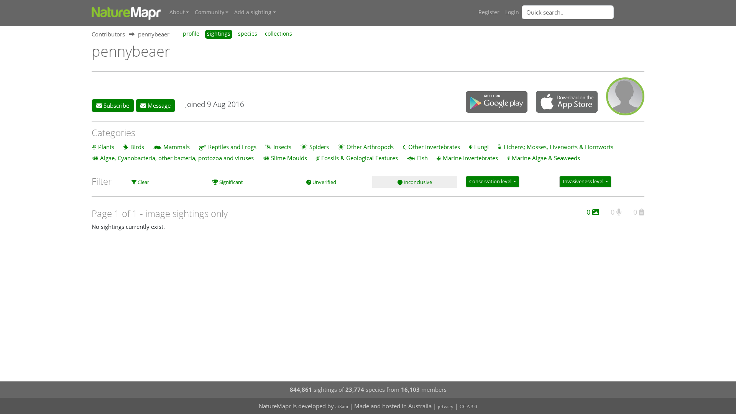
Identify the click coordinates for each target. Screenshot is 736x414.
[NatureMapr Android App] (496, 103)
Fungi (481, 147)
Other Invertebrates (434, 147)
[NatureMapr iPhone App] (567, 102)
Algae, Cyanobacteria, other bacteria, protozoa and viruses (177, 158)
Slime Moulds (289, 158)
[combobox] (583, 12)
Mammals (176, 147)
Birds (137, 147)
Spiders (319, 147)
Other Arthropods (370, 147)
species (247, 33)
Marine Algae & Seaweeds (546, 158)
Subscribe (115, 105)
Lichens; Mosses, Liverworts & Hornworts (558, 147)
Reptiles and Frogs (232, 147)
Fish (422, 158)
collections (278, 33)
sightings (218, 33)
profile (191, 33)
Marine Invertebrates (470, 158)
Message (158, 105)
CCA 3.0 (468, 406)
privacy (445, 406)
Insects (282, 147)
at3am (341, 406)
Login (512, 12)
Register (488, 12)
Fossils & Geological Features (359, 158)
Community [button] (209, 12)
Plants (106, 147)
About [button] (177, 12)
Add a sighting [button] (252, 12)
